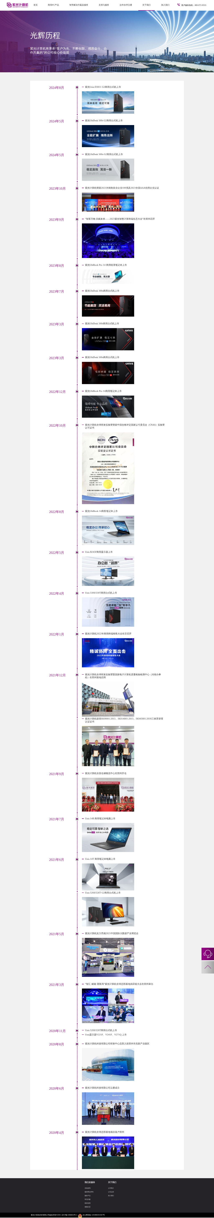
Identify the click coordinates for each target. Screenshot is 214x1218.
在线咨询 (87, 1188)
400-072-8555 (200, 5)
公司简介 (111, 1188)
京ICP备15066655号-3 (69, 1215)
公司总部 (111, 1192)
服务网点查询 (89, 1192)
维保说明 (87, 1203)
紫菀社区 (87, 1207)
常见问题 (87, 1199)
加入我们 (165, 5)
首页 (35, 5)
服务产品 (87, 1196)
